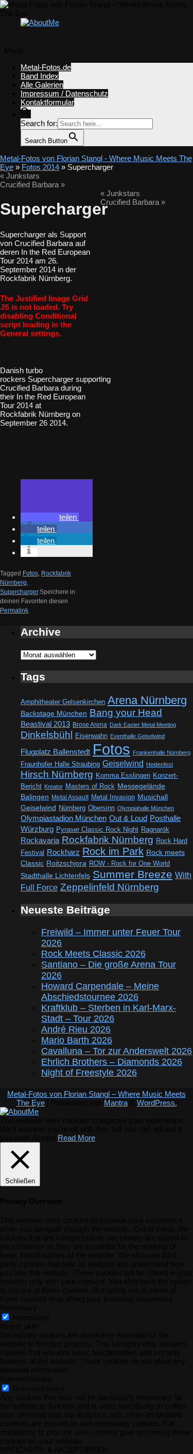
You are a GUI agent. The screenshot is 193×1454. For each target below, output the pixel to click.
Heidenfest (159, 764)
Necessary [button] (18, 1307)
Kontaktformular (47, 102)
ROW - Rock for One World (129, 863)
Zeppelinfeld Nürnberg (109, 886)
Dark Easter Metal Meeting (143, 725)
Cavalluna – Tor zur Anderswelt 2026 (116, 1051)
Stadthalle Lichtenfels (55, 876)
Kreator (53, 786)
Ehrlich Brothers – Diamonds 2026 (111, 1062)
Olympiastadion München (64, 818)
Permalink (14, 610)
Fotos (30, 573)
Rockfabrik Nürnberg (107, 839)
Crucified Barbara (32, 184)
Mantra (116, 1102)
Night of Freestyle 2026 (89, 1072)
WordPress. (157, 1102)
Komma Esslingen (123, 775)
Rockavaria (40, 840)
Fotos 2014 (40, 167)
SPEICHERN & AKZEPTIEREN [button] (54, 1449)
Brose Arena (90, 724)
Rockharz (63, 852)
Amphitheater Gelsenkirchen (63, 702)
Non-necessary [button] (26, 1378)
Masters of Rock (90, 786)
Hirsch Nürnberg (57, 774)
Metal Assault (70, 797)
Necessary (30, 1317)
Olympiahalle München (145, 808)
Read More (76, 1137)
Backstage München (54, 713)
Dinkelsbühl (47, 734)
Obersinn (101, 808)
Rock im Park (113, 851)
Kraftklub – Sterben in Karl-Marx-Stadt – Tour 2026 (108, 1013)
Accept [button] (44, 1137)
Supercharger (19, 591)
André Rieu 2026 (76, 1029)
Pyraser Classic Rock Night (97, 829)
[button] (26, 114)
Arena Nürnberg (147, 700)
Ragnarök (155, 829)
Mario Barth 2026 (76, 1040)
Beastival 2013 (45, 724)
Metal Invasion (113, 797)
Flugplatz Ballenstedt (55, 751)
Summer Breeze (132, 874)
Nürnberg (72, 808)
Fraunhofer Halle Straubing (60, 764)
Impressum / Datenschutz (64, 93)
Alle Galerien (42, 84)
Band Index (40, 76)
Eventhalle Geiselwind (137, 736)
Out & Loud (128, 818)
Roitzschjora (66, 863)
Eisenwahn (91, 736)
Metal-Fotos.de (46, 67)
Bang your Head (126, 712)
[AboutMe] (40, 22)
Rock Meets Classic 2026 (93, 954)
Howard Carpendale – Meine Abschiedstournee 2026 (100, 991)
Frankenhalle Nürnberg (161, 752)
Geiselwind (123, 763)
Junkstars (20, 175)
